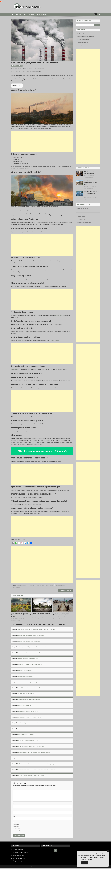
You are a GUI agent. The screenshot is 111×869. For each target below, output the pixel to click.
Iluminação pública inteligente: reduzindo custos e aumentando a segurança (35, 764)
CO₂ (62, 324)
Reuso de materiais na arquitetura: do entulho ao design (90, 182)
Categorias (18, 14)
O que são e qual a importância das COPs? (27, 711)
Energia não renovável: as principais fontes (27, 740)
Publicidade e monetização (84, 222)
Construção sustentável (83, 42)
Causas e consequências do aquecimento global (29, 652)
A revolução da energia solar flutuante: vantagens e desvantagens (91, 193)
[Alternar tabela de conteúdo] (19, 85)
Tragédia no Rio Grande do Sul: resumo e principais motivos (66, 590)
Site (14, 816)
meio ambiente (49, 585)
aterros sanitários (55, 340)
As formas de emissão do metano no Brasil (27, 658)
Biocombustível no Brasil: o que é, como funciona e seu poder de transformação (36, 769)
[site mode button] (95, 14)
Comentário (16, 789)
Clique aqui (62, 511)
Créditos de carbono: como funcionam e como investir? (30, 758)
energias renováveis (60, 315)
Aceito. (84, 863)
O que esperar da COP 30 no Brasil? (25, 734)
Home (12, 71)
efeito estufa (31, 585)
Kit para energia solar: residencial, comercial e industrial (30, 775)
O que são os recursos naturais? (25, 676)
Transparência (81, 219)
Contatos (31, 14)
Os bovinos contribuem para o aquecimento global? (29, 664)
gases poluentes (40, 585)
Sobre (25, 14)
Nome (14, 804)
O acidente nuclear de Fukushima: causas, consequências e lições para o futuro (21, 615)
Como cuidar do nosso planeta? (25, 670)
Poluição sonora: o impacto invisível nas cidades (91, 172)
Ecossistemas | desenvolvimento (85, 36)
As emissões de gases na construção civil (27, 723)
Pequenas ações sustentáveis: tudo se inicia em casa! (30, 635)
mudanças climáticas (60, 585)
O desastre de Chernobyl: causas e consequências (41, 614)
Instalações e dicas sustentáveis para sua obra (28, 641)
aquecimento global (21, 585)
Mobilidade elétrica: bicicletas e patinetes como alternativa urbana (33, 752)
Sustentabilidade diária (83, 39)
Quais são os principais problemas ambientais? (28, 699)
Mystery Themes (31, 866)
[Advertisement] (42, 141)
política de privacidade (86, 859)
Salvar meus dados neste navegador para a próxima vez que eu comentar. (17, 828)
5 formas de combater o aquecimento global (28, 682)
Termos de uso (81, 216)
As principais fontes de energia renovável (27, 728)
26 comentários (40, 68)
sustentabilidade (16, 587)
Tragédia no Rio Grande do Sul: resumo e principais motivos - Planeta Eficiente (36, 629)
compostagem (21, 340)
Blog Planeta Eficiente (29, 68)
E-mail (15, 810)
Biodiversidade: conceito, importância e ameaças (29, 717)
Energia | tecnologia (82, 45)
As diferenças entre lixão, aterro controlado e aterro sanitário (32, 647)
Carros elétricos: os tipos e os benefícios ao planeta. (30, 687)
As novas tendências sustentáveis (25, 693)
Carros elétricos (15, 369)
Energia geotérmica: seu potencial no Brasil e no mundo (30, 746)
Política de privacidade (41, 14)
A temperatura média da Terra (24, 705)
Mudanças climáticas (17, 65)
